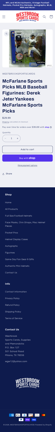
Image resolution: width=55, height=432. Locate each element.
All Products (11, 209)
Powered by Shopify (43, 425)
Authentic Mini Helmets (17, 266)
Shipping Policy (13, 312)
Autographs (11, 246)
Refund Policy (12, 305)
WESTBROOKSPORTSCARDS (22, 425)
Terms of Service (13, 318)
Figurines (10, 253)
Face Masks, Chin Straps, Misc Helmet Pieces (25, 224)
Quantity (6, 132)
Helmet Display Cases (16, 239)
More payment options (27, 165)
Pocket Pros (11, 233)
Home (8, 202)
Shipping (5, 122)
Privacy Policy (12, 298)
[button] (4, 16)
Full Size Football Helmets (18, 216)
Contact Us (11, 273)
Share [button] (9, 174)
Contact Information (16, 292)
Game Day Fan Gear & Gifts (19, 259)
